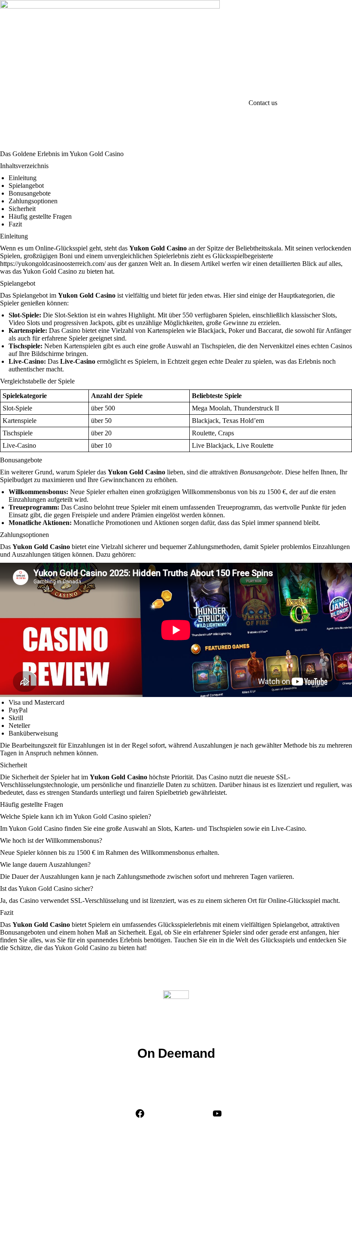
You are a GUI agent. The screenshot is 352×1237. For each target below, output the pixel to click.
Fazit (15, 224)
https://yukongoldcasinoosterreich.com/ (53, 263)
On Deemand (176, 1053)
